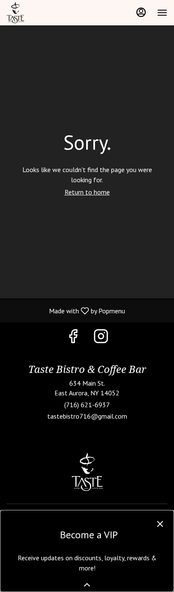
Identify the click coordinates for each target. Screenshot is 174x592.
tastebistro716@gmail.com (87, 416)
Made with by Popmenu (65, 310)
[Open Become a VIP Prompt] (87, 585)
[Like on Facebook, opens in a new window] (73, 338)
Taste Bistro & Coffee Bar (87, 472)
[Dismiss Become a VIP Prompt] (160, 524)
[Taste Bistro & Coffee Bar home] (45, 12)
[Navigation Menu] (162, 12)
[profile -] (141, 12)
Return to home (87, 192)
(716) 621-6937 (87, 404)
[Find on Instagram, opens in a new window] (101, 338)
